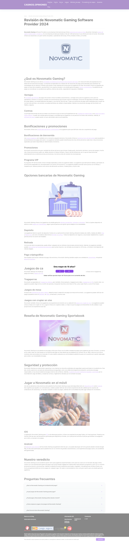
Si (59, 271)
